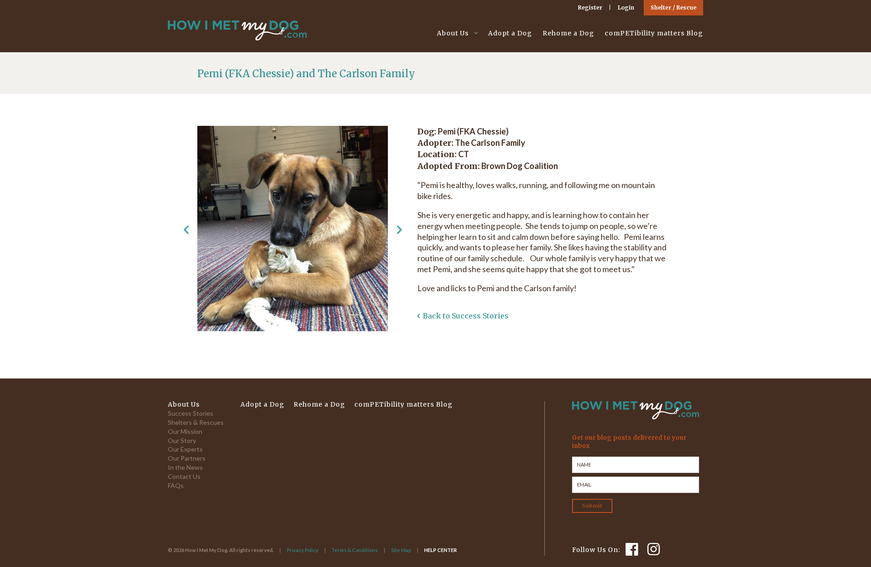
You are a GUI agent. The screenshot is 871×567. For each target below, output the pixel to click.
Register (590, 7)
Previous (186, 230)
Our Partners (187, 458)
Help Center (440, 550)
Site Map (401, 550)
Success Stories (190, 413)
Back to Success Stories (466, 315)
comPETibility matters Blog (654, 33)
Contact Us (184, 476)
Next (399, 230)
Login (626, 7)
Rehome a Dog (568, 33)
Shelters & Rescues (196, 422)
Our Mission (185, 431)
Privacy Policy (302, 550)
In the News (185, 467)
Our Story (182, 440)
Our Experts (185, 449)
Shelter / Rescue (673, 7)
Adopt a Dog (510, 33)
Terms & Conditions (355, 550)
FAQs (176, 485)
